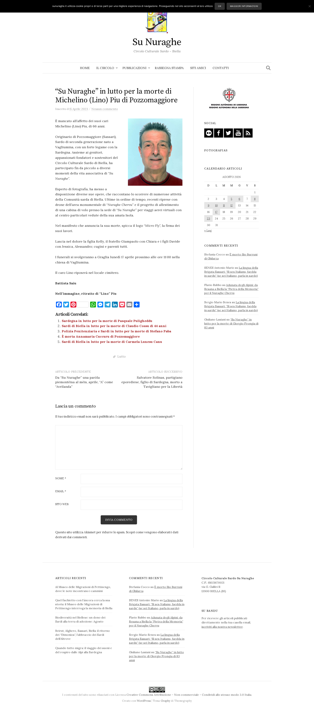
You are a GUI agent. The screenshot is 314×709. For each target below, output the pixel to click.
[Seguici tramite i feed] (248, 132)
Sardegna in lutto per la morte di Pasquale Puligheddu (107, 321)
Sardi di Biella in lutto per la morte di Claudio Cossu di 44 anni (114, 326)
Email (60, 491)
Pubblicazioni (134, 68)
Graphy (165, 700)
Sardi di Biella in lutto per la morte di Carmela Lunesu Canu (112, 342)
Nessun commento (104, 109)
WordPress (144, 700)
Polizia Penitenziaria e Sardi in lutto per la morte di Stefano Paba (116, 331)
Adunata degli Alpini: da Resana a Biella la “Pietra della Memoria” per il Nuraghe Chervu (231, 289)
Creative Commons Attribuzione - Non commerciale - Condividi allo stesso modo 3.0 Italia (188, 694)
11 (224, 205)
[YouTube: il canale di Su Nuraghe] (238, 132)
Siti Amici (198, 68)
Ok (219, 6)
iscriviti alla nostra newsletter (222, 627)
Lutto (121, 356)
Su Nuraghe (157, 42)
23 (208, 218)
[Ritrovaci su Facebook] (218, 132)
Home (85, 68)
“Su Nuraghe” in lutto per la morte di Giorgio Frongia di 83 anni (231, 323)
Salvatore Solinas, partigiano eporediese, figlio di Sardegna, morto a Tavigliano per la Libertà (151, 382)
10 (216, 205)
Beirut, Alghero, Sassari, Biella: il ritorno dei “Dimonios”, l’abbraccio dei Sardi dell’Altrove (82, 634)
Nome (60, 478)
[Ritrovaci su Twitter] (228, 132)
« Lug (208, 230)
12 (231, 205)
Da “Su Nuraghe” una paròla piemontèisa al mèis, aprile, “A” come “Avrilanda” (84, 382)
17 (216, 212)
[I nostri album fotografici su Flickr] (208, 132)
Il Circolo (105, 68)
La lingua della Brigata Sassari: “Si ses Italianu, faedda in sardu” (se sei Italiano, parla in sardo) (231, 271)
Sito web (62, 504)
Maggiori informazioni (244, 6)
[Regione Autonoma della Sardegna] (229, 98)
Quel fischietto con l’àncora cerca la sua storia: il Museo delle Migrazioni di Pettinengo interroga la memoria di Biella (83, 604)
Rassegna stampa (169, 68)
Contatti (221, 68)
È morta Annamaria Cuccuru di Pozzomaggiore (101, 336)
